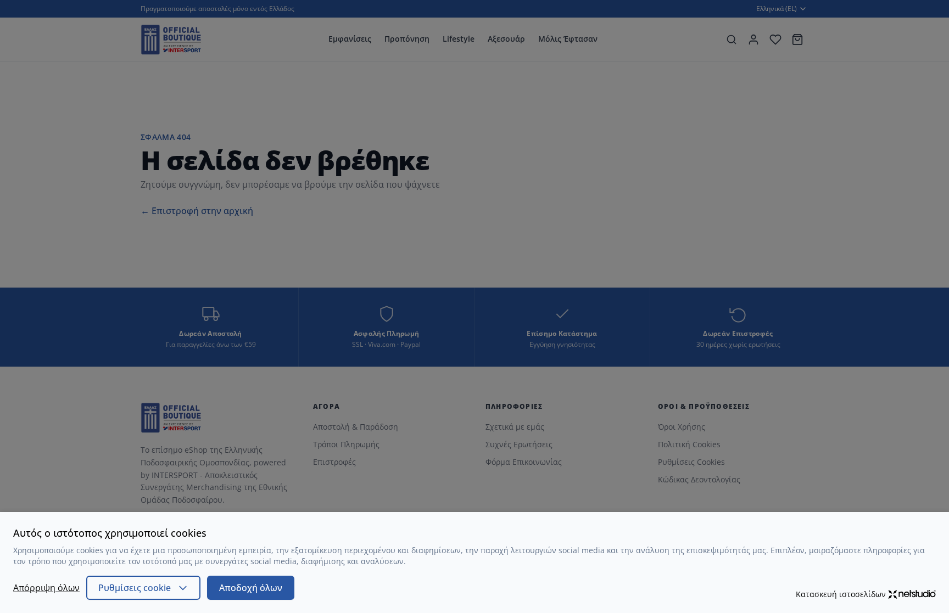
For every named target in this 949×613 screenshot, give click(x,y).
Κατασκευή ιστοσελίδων (841, 594)
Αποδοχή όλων (250, 588)
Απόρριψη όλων (46, 588)
